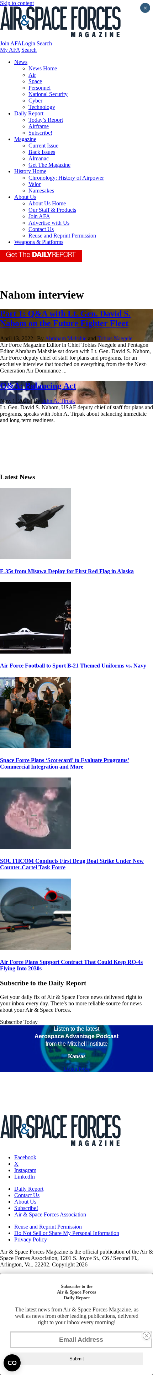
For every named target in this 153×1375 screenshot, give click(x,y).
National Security (48, 94)
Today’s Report (45, 120)
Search (44, 43)
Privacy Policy (30, 1239)
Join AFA (11, 43)
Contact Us (41, 229)
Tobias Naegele (114, 338)
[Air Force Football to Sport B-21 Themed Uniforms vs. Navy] (35, 652)
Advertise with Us (48, 223)
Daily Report (28, 113)
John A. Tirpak (58, 401)
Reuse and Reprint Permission (62, 235)
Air (32, 75)
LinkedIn (24, 1177)
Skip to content (17, 3)
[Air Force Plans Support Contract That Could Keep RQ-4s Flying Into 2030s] (35, 948)
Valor (34, 184)
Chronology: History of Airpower (66, 178)
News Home (42, 68)
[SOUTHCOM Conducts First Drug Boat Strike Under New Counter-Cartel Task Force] (35, 847)
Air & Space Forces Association (50, 1214)
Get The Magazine (49, 165)
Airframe (38, 126)
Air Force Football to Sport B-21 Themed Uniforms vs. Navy (73, 665)
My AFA (10, 50)
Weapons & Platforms (38, 242)
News (20, 62)
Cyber (35, 101)
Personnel (39, 88)
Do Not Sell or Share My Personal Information (66, 1233)
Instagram (25, 1170)
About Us (25, 197)
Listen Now (76, 1069)
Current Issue (43, 145)
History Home (30, 171)
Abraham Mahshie (65, 338)
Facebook (25, 1157)
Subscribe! (40, 133)
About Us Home (47, 203)
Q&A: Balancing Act (38, 385)
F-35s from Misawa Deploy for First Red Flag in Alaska (67, 571)
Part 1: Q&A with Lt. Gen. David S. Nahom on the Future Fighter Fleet (65, 318)
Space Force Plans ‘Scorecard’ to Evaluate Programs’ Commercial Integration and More (64, 763)
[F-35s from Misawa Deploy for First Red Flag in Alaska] (35, 557)
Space (35, 81)
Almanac (38, 158)
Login (28, 43)
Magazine (25, 139)
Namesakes (41, 191)
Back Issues (41, 152)
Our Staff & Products (52, 210)
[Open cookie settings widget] (12, 1362)
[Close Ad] (146, 1335)
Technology (41, 107)
